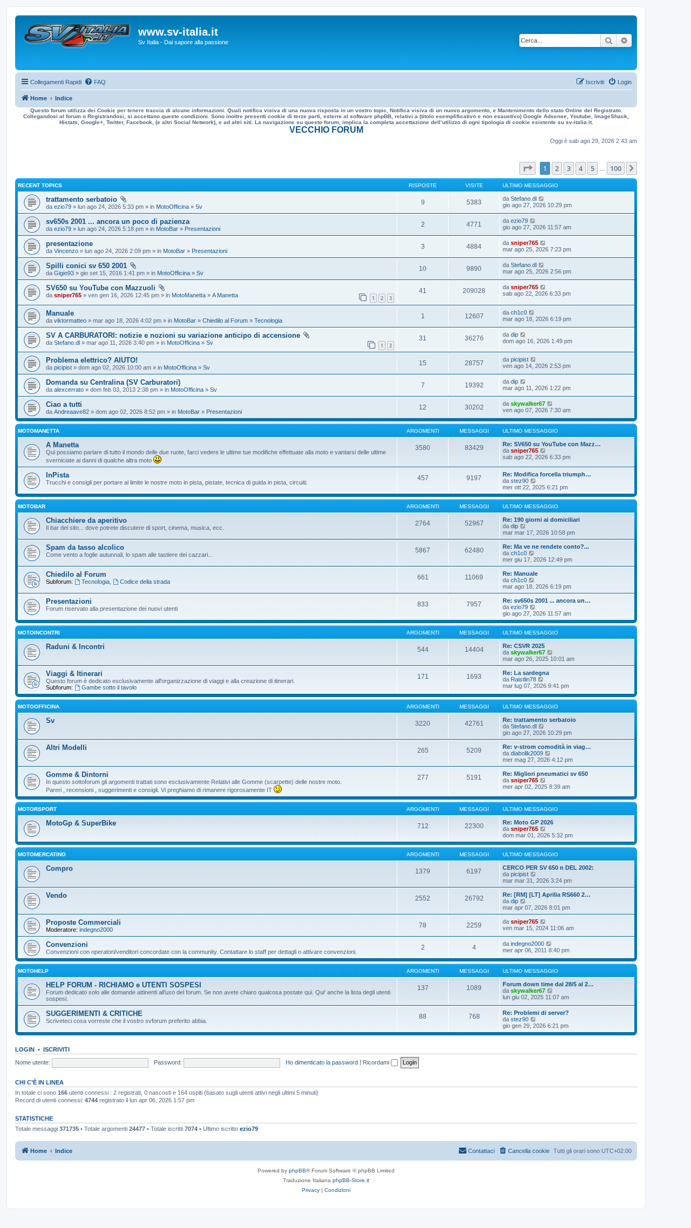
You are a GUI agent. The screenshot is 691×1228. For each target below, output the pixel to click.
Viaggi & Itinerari (74, 674)
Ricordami (377, 1062)
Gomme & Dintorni (77, 774)
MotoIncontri (39, 633)
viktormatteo (70, 320)
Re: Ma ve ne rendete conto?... (546, 546)
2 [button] (557, 168)
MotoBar (167, 229)
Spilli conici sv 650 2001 (86, 266)
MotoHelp (33, 971)
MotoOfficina (172, 206)
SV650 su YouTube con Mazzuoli (100, 288)
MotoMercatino (42, 854)
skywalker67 (528, 403)
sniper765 (524, 243)
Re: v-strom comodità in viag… (547, 746)
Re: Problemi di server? (536, 1012)
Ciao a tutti (64, 404)
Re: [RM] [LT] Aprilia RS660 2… (547, 894)
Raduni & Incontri (75, 647)
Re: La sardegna (526, 673)
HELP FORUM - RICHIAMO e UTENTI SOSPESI (123, 985)
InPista (57, 475)
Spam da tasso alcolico (85, 547)
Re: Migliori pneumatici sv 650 (545, 773)
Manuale (60, 313)
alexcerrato (69, 389)
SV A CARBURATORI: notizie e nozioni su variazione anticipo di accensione (173, 335)
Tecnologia (268, 320)
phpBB (297, 1171)
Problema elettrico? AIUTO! (92, 360)
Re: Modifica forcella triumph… (547, 474)
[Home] (78, 42)
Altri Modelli (66, 747)
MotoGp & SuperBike (81, 823)
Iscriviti (56, 1049)
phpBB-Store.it (351, 1180)
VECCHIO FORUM (326, 129)
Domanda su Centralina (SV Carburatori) (113, 382)
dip (514, 334)
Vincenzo (66, 251)
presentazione (69, 244)
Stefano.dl (524, 198)
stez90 (520, 480)
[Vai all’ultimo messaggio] (541, 198)
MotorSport (37, 809)
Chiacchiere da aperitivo (86, 520)
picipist (63, 367)
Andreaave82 (71, 411)
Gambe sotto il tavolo (109, 687)
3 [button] (569, 168)
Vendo (56, 895)
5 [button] (592, 168)
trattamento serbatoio (81, 199)
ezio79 (62, 206)
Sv (198, 206)
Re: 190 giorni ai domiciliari (541, 519)
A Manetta (225, 295)
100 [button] (615, 168)
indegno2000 (96, 929)
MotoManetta (189, 295)
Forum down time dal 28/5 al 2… (548, 984)
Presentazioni (202, 229)
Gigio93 (64, 273)
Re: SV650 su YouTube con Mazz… (552, 444)
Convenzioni (67, 944)
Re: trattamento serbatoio (539, 720)
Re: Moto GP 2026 (528, 822)
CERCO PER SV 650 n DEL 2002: (548, 867)
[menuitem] (95, 82)
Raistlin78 (523, 679)
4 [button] (580, 168)
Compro (59, 868)
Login (25, 1049)
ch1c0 (519, 312)
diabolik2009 (527, 753)
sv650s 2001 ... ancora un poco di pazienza (117, 221)
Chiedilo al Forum (225, 320)
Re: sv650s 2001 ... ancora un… (547, 600)
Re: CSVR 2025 (524, 646)
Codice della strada (145, 581)
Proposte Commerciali (83, 922)
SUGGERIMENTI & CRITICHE (94, 1013)
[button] (527, 168)
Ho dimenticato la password (322, 1062)
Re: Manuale (520, 573)
